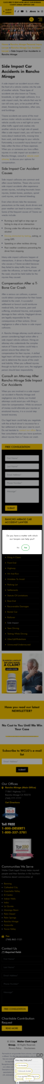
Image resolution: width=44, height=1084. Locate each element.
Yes (25, 547)
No (18, 547)
